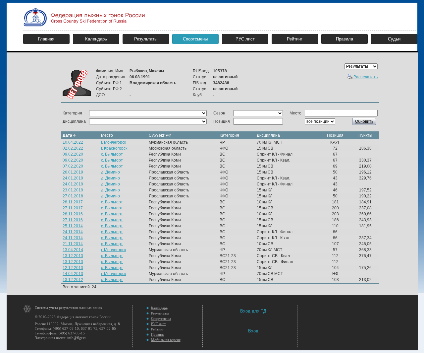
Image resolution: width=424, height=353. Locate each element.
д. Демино (110, 172)
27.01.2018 (73, 196)
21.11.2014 (73, 244)
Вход (253, 330)
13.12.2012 (73, 279)
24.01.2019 (73, 178)
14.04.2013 (73, 273)
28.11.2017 (73, 202)
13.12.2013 (73, 255)
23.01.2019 (73, 190)
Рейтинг (294, 38)
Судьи (394, 38)
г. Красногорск (114, 148)
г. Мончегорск (113, 142)
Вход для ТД (253, 311)
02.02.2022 (73, 148)
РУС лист (245, 38)
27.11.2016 (73, 220)
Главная (46, 38)
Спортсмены (195, 38)
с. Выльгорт (112, 154)
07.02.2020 (73, 166)
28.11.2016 (73, 214)
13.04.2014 (73, 249)
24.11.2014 (73, 232)
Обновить (364, 121)
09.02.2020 (73, 154)
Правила (344, 38)
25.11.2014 (73, 226)
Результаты (145, 38)
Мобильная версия (166, 340)
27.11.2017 (73, 208)
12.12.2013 (73, 267)
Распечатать (365, 77)
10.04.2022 (73, 142)
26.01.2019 (73, 172)
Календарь (96, 38)
